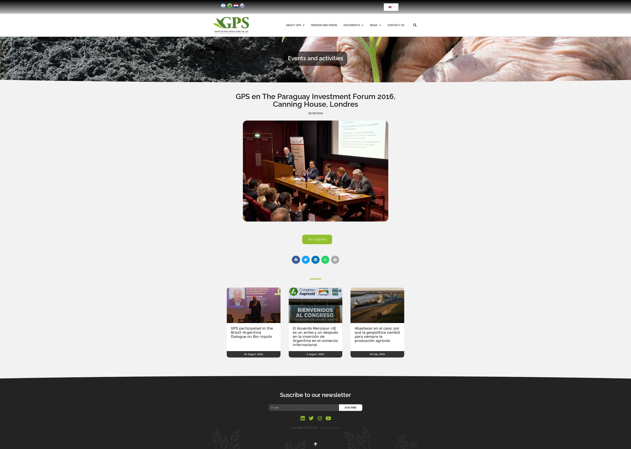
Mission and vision (324, 25)
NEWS (373, 25)
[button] (415, 25)
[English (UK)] (390, 7)
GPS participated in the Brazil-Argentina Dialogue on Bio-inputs (252, 332)
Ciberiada (335, 428)
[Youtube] (328, 418)
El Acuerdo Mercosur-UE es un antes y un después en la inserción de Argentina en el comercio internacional (315, 336)
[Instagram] (319, 418)
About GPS (293, 25)
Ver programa (317, 239)
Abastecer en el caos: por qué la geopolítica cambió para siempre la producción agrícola (377, 334)
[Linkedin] (302, 418)
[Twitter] (311, 418)
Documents (352, 25)
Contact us (395, 25)
